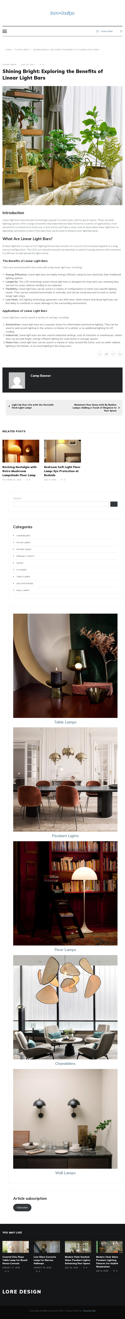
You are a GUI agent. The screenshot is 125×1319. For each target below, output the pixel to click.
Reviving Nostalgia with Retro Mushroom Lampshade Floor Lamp (19, 471)
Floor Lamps (9, 64)
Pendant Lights (25, 556)
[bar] (4, 31)
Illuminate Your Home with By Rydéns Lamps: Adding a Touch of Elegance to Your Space (95, 407)
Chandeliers (23, 536)
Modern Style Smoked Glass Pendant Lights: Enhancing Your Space (77, 1260)
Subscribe (22, 1207)
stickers (21, 570)
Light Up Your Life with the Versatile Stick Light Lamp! (33, 406)
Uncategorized (25, 583)
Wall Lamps (22, 590)
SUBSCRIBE (106, 31)
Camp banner (41, 376)
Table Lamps (23, 577)
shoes (19, 563)
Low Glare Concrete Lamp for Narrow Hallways (45, 1260)
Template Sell (89, 1310)
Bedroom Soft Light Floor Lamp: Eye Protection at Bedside (62, 471)
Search (17, 498)
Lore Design (21, 1292)
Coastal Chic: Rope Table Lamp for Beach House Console (15, 1260)
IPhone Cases (23, 549)
